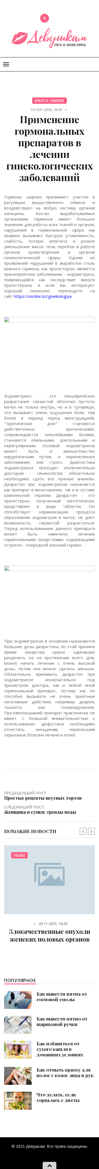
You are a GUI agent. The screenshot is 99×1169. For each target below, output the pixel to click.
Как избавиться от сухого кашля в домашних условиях (60, 1048)
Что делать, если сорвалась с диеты (58, 1097)
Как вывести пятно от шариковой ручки (62, 1021)
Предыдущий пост (43, 795)
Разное (19, 855)
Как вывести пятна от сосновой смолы (62, 996)
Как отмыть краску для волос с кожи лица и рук (65, 1072)
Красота (41, 100)
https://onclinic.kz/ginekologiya (42, 296)
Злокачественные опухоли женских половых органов (49, 935)
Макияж (57, 100)
